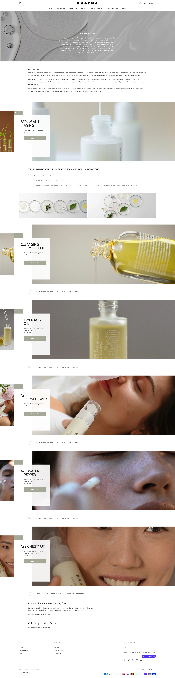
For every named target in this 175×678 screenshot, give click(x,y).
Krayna (26, 669)
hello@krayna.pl (46, 614)
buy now (34, 138)
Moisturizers (23, 650)
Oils (20, 653)
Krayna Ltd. (58, 653)
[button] (135, 3)
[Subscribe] (155, 648)
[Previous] (16, 113)
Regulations (58, 647)
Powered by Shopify (24, 672)
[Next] (20, 113)
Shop (21, 647)
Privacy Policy (58, 650)
